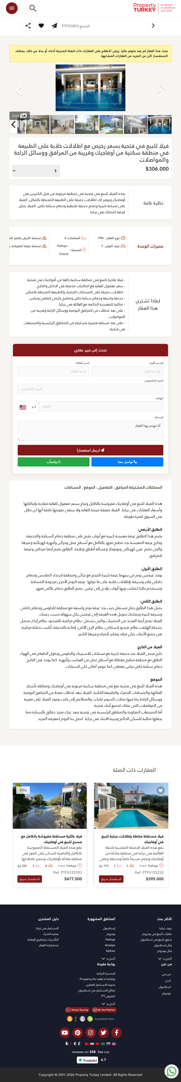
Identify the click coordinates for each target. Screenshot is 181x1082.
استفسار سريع (111, 879)
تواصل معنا (126, 462)
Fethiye (110, 939)
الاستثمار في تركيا (47, 928)
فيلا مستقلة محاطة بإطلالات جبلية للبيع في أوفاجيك (133, 839)
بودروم (111, 934)
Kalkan (110, 951)
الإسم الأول (156, 363)
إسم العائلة (82, 363)
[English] (113, 1043)
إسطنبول (109, 928)
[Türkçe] (86, 1043)
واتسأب (52, 462)
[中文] (97, 1043)
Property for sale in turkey (97, 979)
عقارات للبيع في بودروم (157, 934)
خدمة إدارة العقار (49, 945)
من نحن (166, 974)
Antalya (110, 945)
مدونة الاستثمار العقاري (100, 985)
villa (101, 238)
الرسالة (159, 417)
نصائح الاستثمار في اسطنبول (96, 990)
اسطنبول (165, 987)
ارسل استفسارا (89, 450)
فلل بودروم (164, 951)
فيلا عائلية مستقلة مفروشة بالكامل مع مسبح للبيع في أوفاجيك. (51, 839)
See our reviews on (90, 1052)
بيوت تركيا (165, 928)
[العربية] (102, 1043)
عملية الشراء (51, 934)
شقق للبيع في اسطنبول (156, 939)
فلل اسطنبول (163, 945)
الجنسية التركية (106, 973)
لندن (168, 980)
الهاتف (159, 398)
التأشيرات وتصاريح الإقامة (43, 939)
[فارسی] (91, 1043)
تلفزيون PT (108, 996)
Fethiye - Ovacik (63, 250)
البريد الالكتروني (153, 381)
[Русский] (108, 1043)
